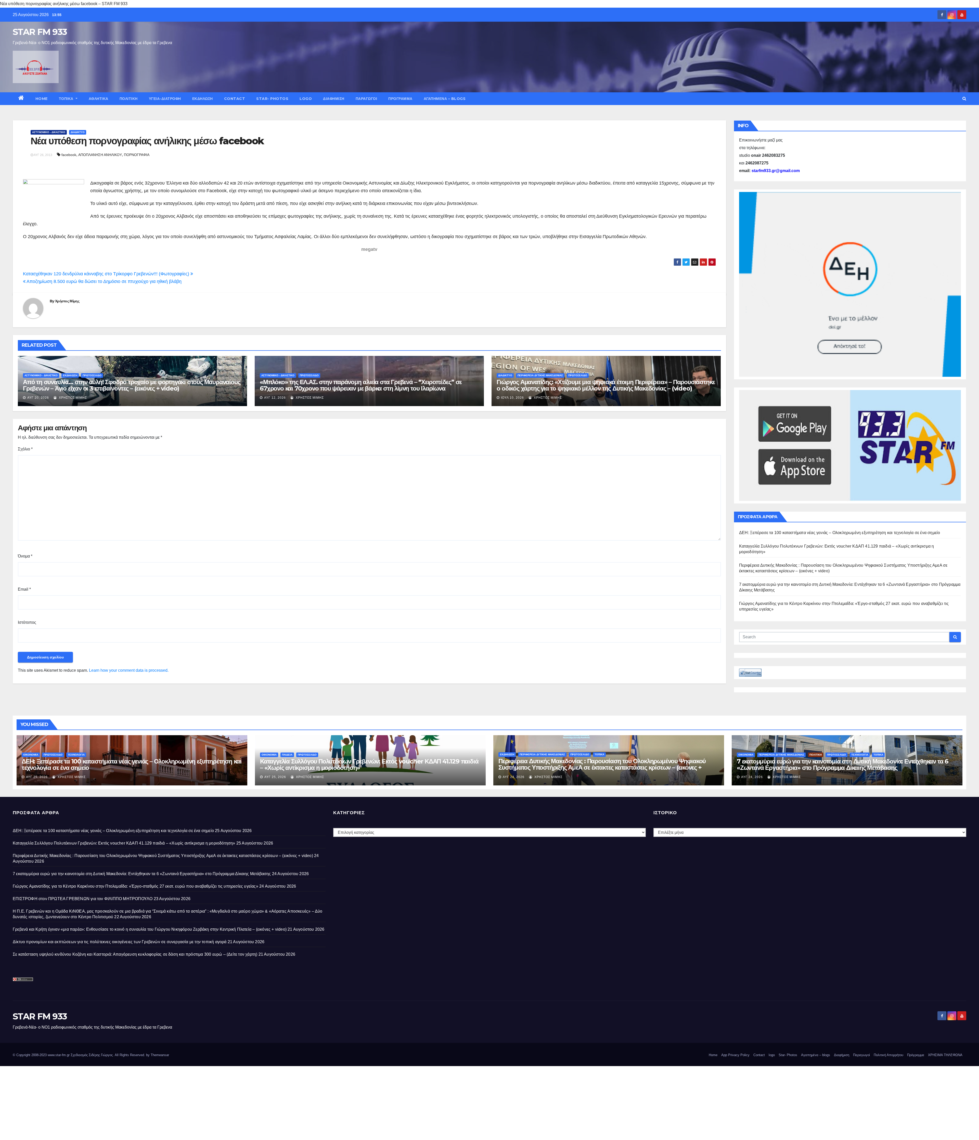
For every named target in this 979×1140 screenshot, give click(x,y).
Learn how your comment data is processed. (129, 670)
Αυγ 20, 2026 (38, 397)
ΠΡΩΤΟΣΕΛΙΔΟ (92, 375)
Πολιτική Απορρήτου (888, 1055)
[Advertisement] (153, 1101)
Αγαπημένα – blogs (445, 98)
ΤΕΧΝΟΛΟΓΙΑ (76, 754)
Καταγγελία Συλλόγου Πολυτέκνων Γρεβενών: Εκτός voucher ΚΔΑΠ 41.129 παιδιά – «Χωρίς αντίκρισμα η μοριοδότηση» (369, 764)
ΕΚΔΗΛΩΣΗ (202, 98)
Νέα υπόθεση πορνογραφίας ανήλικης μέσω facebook (147, 141)
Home (41, 98)
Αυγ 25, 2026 (37, 777)
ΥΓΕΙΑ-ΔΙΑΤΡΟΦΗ (165, 98)
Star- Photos (272, 98)
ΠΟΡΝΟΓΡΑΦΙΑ (136, 155)
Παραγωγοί (366, 98)
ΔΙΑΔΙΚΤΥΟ (78, 132)
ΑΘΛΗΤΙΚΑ (98, 98)
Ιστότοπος (27, 622)
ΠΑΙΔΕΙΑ (287, 754)
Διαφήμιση (333, 98)
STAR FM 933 (40, 32)
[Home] (21, 98)
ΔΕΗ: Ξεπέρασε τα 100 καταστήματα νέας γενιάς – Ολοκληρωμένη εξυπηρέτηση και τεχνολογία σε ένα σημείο (839, 532)
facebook (68, 155)
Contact (234, 98)
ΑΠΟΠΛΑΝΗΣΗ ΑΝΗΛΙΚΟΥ (100, 155)
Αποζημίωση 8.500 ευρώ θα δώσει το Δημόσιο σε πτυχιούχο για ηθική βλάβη (103, 281)
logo (306, 98)
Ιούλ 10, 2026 (512, 397)
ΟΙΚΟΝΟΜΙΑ (30, 754)
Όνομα (25, 556)
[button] (964, 98)
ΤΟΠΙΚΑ (67, 98)
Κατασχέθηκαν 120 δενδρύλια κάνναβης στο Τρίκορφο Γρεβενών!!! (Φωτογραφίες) (106, 273)
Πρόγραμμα (400, 98)
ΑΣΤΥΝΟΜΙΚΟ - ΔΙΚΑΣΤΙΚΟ (48, 132)
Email (24, 589)
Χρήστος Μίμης (67, 301)
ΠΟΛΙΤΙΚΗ (129, 98)
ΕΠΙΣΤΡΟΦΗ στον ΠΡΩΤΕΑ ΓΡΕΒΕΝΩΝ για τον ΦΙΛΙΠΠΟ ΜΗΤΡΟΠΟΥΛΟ (82, 899)
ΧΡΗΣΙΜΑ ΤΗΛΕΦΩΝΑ (945, 1055)
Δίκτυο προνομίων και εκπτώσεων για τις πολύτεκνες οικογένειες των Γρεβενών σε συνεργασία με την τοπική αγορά (120, 942)
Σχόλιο (25, 449)
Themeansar (160, 1055)
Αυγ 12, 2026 (275, 397)
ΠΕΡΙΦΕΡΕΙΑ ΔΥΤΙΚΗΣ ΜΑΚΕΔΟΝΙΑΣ (540, 375)
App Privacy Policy (735, 1055)
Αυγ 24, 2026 (513, 777)
